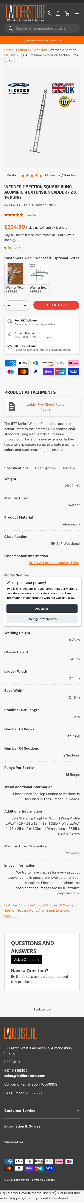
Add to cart (56, 305)
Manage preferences (42, 619)
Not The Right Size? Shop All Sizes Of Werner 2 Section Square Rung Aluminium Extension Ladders (41, 910)
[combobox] (42, 28)
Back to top (42, 1009)
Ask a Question (26, 959)
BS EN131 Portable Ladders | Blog (54, 563)
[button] (67, 13)
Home (9, 50)
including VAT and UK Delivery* (47, 228)
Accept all (42, 608)
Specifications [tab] (16, 468)
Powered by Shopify (43, 1180)
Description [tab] (45, 468)
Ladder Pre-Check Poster (46, 404)
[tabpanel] (42, 686)
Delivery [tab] (68, 468)
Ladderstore (22, 1180)
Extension (39, 50)
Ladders (22, 50)
